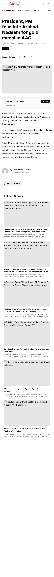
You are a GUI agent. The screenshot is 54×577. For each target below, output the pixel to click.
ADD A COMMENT (14, 184)
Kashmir (48, 10)
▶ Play (45, 101)
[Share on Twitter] (25, 57)
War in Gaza (37, 10)
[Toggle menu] (4, 4)
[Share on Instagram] (31, 57)
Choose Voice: (8, 105)
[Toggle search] (49, 4)
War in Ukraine (24, 10)
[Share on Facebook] (19, 57)
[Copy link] (37, 57)
